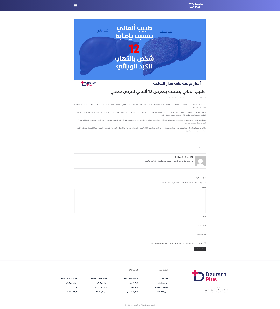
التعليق (204, 187)
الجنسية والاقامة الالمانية (99, 278)
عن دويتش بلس (162, 283)
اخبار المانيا (171, 98)
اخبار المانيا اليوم (132, 292)
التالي (77, 148)
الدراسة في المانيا (101, 287)
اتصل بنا (165, 278)
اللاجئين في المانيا (72, 283)
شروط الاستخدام (162, 292)
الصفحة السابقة (200, 148)
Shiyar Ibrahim (197, 98)
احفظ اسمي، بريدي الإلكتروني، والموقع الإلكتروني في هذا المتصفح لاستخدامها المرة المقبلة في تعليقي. (176, 243)
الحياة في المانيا (102, 283)
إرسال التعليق (199, 248)
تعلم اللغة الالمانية (72, 292)
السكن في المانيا (102, 292)
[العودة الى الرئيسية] (197, 5)
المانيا (76, 287)
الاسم (204, 216)
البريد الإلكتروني (201, 225)
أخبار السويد (134, 283)
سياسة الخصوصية (161, 287)
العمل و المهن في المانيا (69, 278)
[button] (75, 5)
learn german (131, 278)
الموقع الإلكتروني (201, 234)
